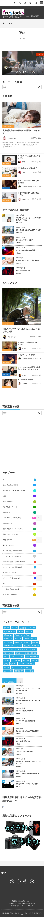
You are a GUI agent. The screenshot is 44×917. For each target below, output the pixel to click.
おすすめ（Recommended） (19, 589)
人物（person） (8, 126)
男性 (33, 649)
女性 (26, 660)
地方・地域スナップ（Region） (19, 529)
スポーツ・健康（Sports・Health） (19, 562)
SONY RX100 (9, 631)
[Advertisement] (22, 442)
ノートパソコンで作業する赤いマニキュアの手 (28, 762)
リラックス (9, 653)
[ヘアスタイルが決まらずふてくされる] (9, 160)
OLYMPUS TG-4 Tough (13, 646)
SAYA (23, 162)
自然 (6, 667)
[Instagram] (25, 2)
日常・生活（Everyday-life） (19, 518)
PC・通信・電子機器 (19, 594)
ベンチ (28, 667)
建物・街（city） (19, 523)
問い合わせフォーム (17, 905)
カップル (8, 642)
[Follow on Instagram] (25, 881)
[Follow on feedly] (32, 881)
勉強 (13, 664)
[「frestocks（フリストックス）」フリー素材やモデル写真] (13, 14)
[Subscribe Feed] (30, 2)
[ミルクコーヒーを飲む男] (9, 359)
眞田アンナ (12, 337)
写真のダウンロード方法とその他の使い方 (22, 903)
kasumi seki (12, 138)
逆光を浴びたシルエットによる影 (27, 784)
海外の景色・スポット (19, 507)
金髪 (27, 635)
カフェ (31, 628)
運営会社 (30, 905)
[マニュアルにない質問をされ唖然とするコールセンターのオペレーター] (9, 371)
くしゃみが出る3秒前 (25, 379)
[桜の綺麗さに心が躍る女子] (9, 172)
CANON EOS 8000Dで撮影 (26, 653)
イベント (19, 584)
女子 (18, 638)
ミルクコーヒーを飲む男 (26, 355)
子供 (23, 628)
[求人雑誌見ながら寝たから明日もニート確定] (21, 115)
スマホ (35, 646)
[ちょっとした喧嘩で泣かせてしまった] (9, 346)
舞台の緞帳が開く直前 (23, 270)
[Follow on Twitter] (20, 2)
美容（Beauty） (19, 501)
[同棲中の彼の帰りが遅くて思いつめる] (9, 197)
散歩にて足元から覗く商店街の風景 (27, 773)
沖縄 (6, 628)
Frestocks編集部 (13, 67)
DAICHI (24, 383)
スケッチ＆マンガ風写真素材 (19, 567)
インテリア (17, 667)
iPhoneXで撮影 (30, 638)
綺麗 (35, 642)
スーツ (29, 671)
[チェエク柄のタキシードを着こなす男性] (9, 184)
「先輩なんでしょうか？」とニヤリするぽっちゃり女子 (28, 219)
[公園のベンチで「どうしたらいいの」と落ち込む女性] (21, 317)
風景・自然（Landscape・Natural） (19, 490)
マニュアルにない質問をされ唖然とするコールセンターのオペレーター (29, 369)
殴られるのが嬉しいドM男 (24, 240)
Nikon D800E (32, 656)
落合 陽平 (25, 375)
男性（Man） (6, 188)
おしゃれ (8, 671)
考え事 (18, 642)
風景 (29, 631)
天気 (35, 660)
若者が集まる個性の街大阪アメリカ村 (28, 230)
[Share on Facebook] (14, 2)
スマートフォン (16, 656)
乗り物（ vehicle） (19, 545)
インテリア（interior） (19, 573)
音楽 (19, 496)
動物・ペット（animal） (19, 534)
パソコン (16, 660)
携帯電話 (19, 671)
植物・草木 (19, 512)
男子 (15, 628)
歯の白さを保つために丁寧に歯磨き (27, 260)
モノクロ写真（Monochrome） (19, 551)
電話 (27, 646)
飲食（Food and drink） (19, 485)
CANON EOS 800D (26, 664)
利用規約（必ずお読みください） (22, 901)
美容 (6, 660)
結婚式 (18, 635)
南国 (27, 642)
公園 (21, 631)
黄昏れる (8, 635)
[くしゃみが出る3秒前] (9, 383)
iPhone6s (8, 638)
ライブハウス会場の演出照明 (25, 250)
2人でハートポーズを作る (24, 751)
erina (23, 172)
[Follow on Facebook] (19, 881)
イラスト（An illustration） (19, 578)
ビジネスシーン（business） (19, 556)
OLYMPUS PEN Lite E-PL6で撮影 (16, 649)
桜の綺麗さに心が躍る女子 (27, 168)
